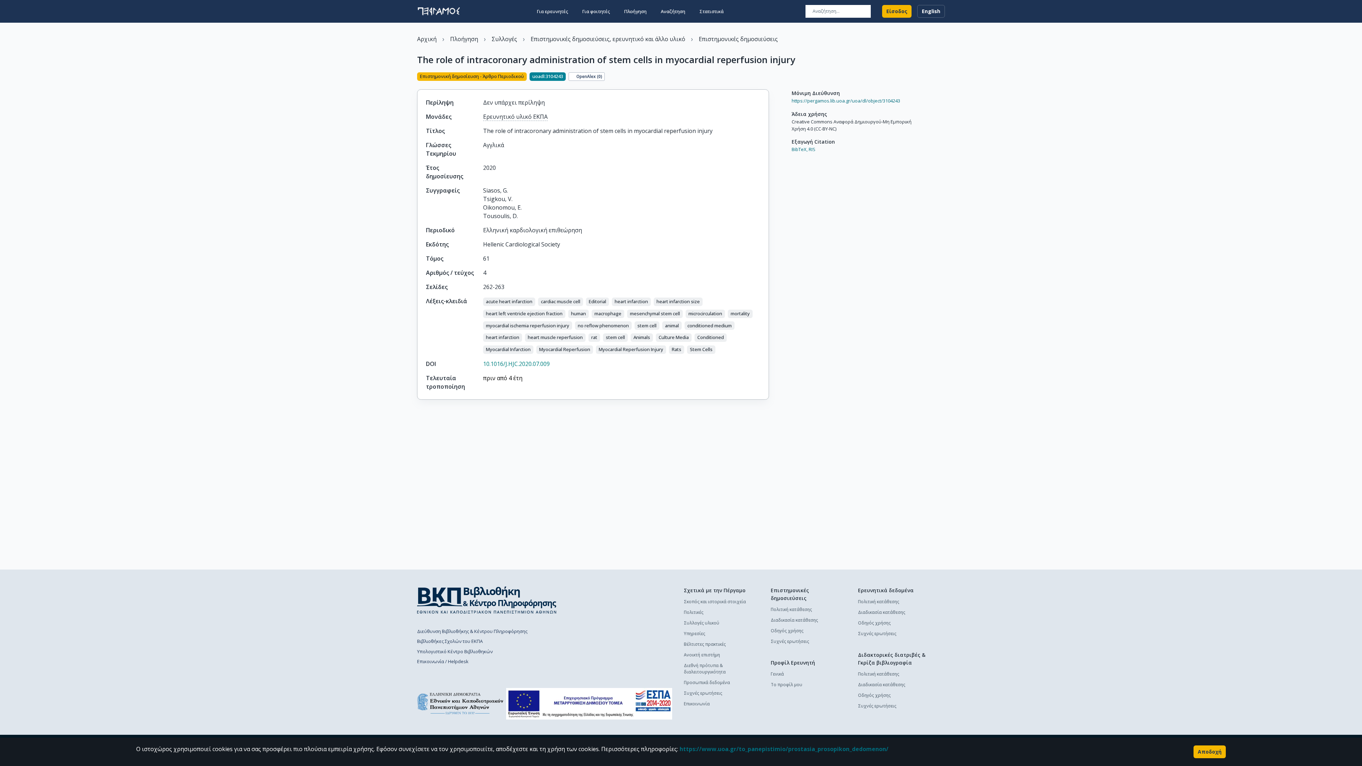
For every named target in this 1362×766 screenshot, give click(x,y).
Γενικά (777, 674)
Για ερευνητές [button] (552, 11)
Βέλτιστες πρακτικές (705, 644)
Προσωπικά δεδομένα (707, 682)
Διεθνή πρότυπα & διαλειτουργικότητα (705, 668)
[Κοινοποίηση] (766, 77)
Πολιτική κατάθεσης (791, 609)
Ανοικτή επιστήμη (702, 655)
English (931, 11)
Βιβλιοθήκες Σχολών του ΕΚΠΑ (450, 641)
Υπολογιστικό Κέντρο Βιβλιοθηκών (455, 651)
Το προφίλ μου (786, 685)
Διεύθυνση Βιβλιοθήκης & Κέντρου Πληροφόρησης (472, 631)
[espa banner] (589, 704)
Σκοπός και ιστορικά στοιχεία (715, 602)
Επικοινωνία (697, 704)
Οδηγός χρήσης (787, 631)
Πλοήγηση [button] (635, 11)
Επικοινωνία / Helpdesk (443, 661)
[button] (509, 302)
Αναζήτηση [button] (673, 11)
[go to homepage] (438, 11)
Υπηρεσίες (694, 634)
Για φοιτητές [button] (596, 11)
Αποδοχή (1210, 751)
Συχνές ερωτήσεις (703, 693)
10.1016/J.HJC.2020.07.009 (516, 364)
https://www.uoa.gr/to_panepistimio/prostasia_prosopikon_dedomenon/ (784, 749)
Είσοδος (896, 11)
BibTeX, (800, 149)
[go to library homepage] (487, 600)
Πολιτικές (693, 612)
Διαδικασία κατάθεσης (794, 620)
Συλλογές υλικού (701, 623)
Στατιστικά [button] (711, 11)
